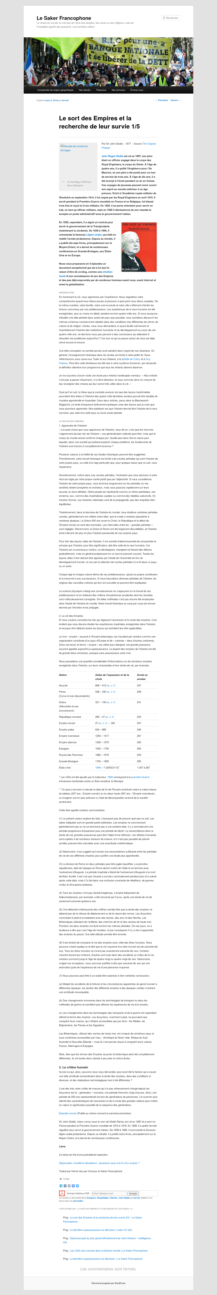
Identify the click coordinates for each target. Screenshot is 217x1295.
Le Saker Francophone (64, 17)
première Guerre (140, 777)
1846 (98, 767)
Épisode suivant (68, 1113)
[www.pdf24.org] (62, 1193)
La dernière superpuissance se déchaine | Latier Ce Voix (101, 1230)
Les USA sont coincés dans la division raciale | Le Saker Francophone (108, 1250)
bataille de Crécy (131, 359)
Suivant (175, 100)
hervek (65, 100)
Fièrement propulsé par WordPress (108, 1283)
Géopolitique (103, 1197)
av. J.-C (111, 685)
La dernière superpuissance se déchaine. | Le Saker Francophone (106, 1258)
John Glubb (124, 1197)
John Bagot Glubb (112, 156)
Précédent (161, 100)
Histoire (113, 1197)
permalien (78, 1200)
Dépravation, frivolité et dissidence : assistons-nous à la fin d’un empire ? (99, 1163)
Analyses (91, 1197)
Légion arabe (94, 234)
